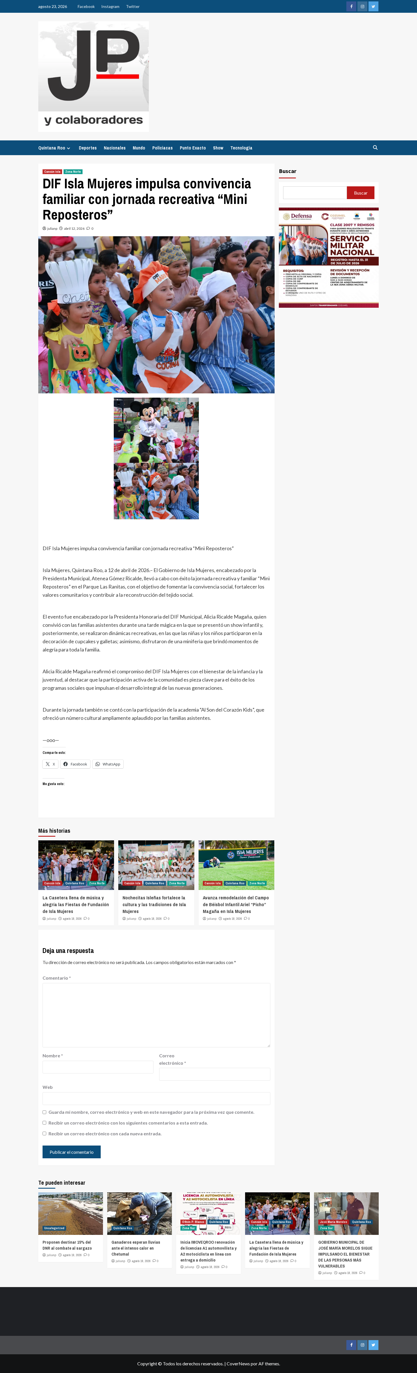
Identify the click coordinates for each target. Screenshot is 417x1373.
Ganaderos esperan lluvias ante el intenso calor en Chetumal (135, 1248)
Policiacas (162, 148)
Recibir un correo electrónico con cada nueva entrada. (105, 1133)
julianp (52, 228)
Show (218, 148)
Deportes (88, 148)
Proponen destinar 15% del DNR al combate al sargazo (67, 1245)
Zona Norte (73, 172)
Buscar (287, 170)
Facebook (86, 6)
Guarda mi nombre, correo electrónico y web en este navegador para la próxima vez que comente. (151, 1112)
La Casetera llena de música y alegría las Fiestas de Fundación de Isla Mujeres (76, 904)
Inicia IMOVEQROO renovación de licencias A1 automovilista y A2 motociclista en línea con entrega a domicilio (208, 1251)
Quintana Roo (51, 148)
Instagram (110, 6)
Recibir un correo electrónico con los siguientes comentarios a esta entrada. (128, 1122)
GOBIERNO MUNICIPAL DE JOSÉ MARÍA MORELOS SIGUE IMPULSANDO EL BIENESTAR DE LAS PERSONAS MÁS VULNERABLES (345, 1254)
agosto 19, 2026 (72, 1255)
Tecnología (241, 148)
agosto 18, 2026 (72, 919)
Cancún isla (52, 172)
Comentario (57, 977)
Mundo (139, 148)
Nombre (53, 1055)
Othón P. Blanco (193, 1222)
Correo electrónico (172, 1059)
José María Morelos (333, 1222)
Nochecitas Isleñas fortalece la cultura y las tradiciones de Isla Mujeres (154, 904)
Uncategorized (54, 1228)
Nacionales (115, 148)
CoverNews (238, 1363)
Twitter (133, 6)
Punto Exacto (193, 148)
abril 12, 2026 (74, 228)
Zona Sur (188, 1228)
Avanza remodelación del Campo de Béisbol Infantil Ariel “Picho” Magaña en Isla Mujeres (236, 904)
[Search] (375, 148)
